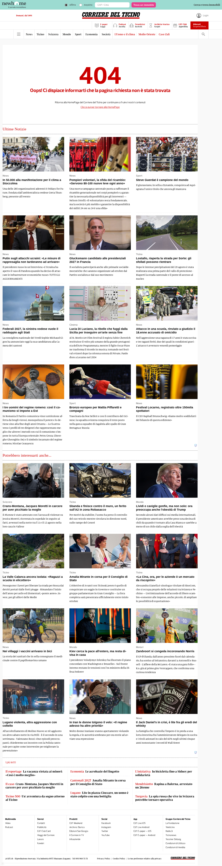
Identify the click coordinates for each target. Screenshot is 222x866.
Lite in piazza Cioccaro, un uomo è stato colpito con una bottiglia (99, 794)
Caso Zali (164, 34)
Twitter (104, 831)
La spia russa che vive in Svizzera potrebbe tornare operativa (164, 798)
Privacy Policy (103, 858)
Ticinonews (171, 835)
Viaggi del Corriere (45, 835)
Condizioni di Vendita (175, 847)
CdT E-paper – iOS (142, 831)
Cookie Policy (119, 858)
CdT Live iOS (139, 823)
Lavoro (40, 839)
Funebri (40, 843)
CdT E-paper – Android (144, 835)
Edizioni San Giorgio (78, 831)
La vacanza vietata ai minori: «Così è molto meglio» (34, 773)
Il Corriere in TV (76, 835)
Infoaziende (74, 839)
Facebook (106, 823)
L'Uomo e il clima (125, 34)
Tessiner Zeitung (173, 839)
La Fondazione (172, 823)
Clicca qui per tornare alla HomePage (100, 107)
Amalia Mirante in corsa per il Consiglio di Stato (98, 782)
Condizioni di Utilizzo (175, 843)
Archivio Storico (77, 827)
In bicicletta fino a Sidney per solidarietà (163, 773)
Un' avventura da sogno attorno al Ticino (35, 798)
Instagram (106, 827)
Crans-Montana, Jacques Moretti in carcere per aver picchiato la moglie (34, 785)
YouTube (105, 835)
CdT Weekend (75, 823)
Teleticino (170, 827)
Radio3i (169, 831)
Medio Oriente (146, 34)
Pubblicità (41, 827)
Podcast (9, 827)
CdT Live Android (141, 827)
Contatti (41, 823)
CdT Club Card (44, 831)
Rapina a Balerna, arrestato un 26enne (163, 785)
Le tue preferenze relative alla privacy (145, 858)
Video (8, 823)
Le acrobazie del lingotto (94, 771)
